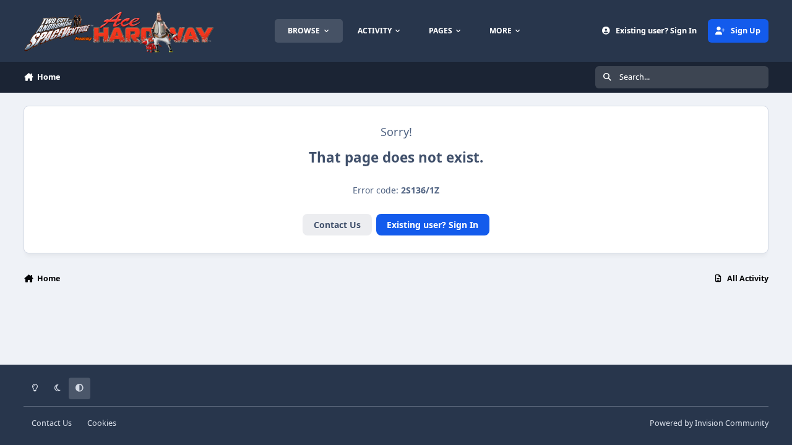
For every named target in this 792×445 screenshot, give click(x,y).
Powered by (709, 423)
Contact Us (337, 225)
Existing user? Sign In (432, 225)
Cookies (101, 423)
